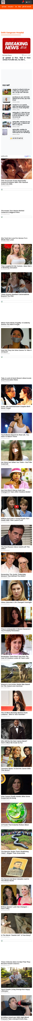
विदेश (19, 7)
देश (16, 7)
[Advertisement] (16, 14)
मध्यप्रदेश (10, 7)
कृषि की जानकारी (26, 7)
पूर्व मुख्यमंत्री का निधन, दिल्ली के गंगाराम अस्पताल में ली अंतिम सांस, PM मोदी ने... (16, 59)
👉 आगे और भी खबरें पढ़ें (16, 138)
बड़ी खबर (4, 7)
